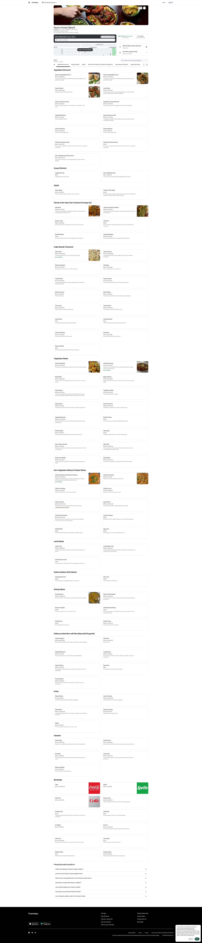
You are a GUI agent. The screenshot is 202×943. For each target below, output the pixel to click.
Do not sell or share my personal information (163, 932)
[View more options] (144, 8)
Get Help (103, 913)
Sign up (171, 2)
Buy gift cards (105, 916)
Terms (140, 932)
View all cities (141, 916)
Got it (197, 939)
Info (76, 29)
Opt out (191, 939)
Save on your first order (107, 924)
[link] (141, 8)
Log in (163, 2)
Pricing (146, 932)
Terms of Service (152, 935)
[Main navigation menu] (29, 2)
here (193, 935)
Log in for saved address (108, 36)
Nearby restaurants (142, 913)
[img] (85, 50)
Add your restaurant (106, 919)
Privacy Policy (131, 932)
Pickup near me (141, 919)
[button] (101, 869)
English (141, 922)
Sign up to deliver (106, 922)
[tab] (63, 64)
